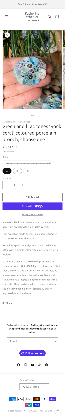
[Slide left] (25, 115)
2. (7, 170)
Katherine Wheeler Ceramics (27, 411)
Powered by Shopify (48, 411)
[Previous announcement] (6, 4)
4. (29, 171)
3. (17, 170)
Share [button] (9, 303)
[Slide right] (40, 115)
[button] (6, 16)
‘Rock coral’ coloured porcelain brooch (30, 164)
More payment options (32, 214)
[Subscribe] (54, 341)
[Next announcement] (58, 4)
